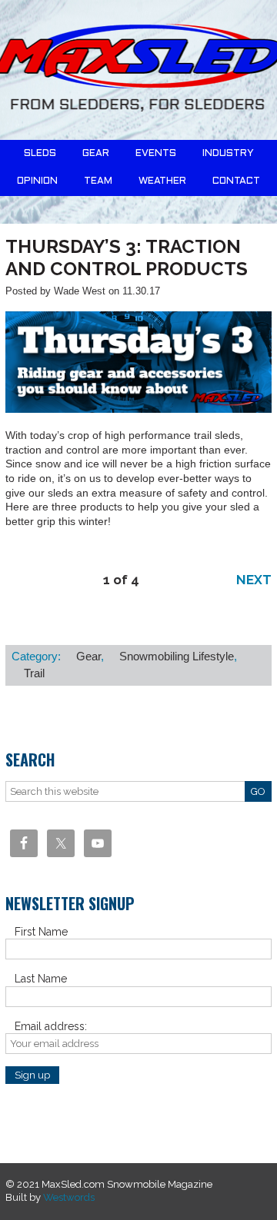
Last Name (41, 978)
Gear (88, 656)
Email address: (51, 1026)
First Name (41, 932)
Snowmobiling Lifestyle (176, 656)
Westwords (69, 1197)
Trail (34, 673)
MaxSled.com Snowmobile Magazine (138, 70)
